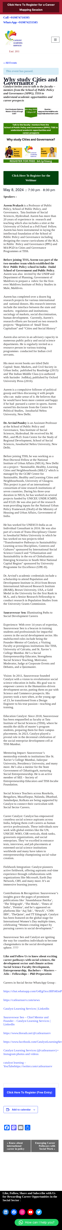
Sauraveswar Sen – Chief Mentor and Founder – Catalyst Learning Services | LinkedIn (26, 1021)
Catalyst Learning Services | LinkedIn (26, 1008)
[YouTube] (30, 1212)
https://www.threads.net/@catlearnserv (27, 1033)
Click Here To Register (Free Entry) (29, 1092)
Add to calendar (21, 1109)
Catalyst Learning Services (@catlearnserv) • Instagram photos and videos (30, 1052)
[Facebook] (14, 1212)
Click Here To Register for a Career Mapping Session (31, 7)
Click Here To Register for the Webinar (31, 178)
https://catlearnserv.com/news (21, 1000)
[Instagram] (22, 1212)
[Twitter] (39, 1212)
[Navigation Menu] (55, 40)
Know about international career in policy (15, 1146)
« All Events (10, 62)
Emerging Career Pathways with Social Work (45, 1146)
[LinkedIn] (6, 1212)
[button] (37, 1222)
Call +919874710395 (16, 17)
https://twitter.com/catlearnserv (33, 1066)
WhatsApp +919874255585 (20, 22)
